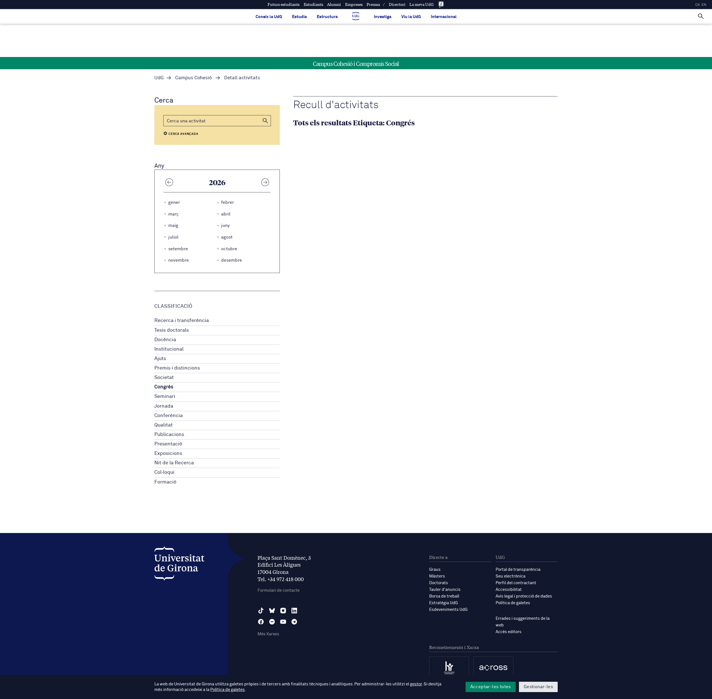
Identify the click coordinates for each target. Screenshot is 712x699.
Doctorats (438, 583)
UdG (159, 78)
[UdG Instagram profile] (283, 610)
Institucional (169, 349)
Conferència (168, 415)
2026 (217, 182)
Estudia (299, 17)
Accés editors (508, 632)
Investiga (382, 17)
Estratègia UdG (443, 603)
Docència (165, 339)
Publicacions (169, 434)
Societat (164, 377)
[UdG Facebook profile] (261, 621)
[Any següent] (265, 182)
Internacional (444, 17)
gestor (416, 684)
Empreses (354, 4)
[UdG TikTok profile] (261, 610)
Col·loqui (164, 472)
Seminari (164, 396)
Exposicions (168, 453)
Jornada (163, 406)
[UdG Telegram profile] (294, 621)
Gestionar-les (538, 687)
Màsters (437, 576)
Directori (397, 4)
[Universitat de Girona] (179, 564)
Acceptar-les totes (490, 687)
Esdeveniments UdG (448, 610)
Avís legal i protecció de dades (524, 596)
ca (697, 5)
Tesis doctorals (171, 330)
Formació (165, 482)
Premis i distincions (177, 368)
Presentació (168, 444)
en (703, 5)
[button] (265, 120)
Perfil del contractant (516, 583)
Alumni (334, 4)
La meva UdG (421, 4)
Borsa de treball (444, 596)
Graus (435, 569)
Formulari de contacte (279, 590)
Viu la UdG (411, 17)
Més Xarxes (268, 634)
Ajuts (160, 358)
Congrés (163, 387)
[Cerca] (700, 15)
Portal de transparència (518, 569)
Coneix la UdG (269, 17)
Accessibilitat (509, 590)
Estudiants (313, 4)
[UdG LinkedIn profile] (294, 610)
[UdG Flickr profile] (272, 621)
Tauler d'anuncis (445, 590)
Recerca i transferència (181, 320)
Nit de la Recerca (174, 462)
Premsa (373, 4)
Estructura (327, 17)
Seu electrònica (510, 576)
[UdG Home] (355, 17)
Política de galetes (513, 603)
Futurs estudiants (284, 4)
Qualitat (163, 425)
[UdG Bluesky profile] (272, 610)
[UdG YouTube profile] (283, 621)
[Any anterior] (169, 182)
